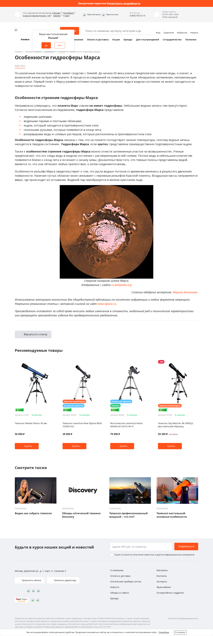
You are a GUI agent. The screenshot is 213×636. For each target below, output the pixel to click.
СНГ (49, 15)
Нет (60, 45)
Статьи (61, 51)
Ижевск (25, 39)
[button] (92, 14)
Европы (56, 15)
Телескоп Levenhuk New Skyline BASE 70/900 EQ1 (82, 425)
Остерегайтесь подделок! (170, 592)
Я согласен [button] (180, 632)
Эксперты (162, 581)
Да (46, 45)
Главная (18, 51)
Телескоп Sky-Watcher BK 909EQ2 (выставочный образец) (175, 425)
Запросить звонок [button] (31, 580)
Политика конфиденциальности (183, 618)
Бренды (128, 39)
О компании (76, 39)
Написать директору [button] (64, 580)
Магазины (162, 570)
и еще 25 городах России (34, 15)
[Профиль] (158, 29)
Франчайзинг (164, 587)
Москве (57, 13)
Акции (116, 39)
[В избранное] (49, 362)
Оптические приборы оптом (125, 581)
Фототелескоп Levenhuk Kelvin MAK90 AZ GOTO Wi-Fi (126, 425)
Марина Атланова (185, 292)
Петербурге (68, 13)
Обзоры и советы (33, 51)
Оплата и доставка (98, 39)
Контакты (162, 575)
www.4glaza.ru (107, 304)
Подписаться (186, 546)
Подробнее (164, 632)
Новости (114, 587)
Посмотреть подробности (123, 3)
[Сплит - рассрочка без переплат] (19, 410)
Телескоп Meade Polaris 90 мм (31, 423)
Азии (67, 15)
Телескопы (49, 51)
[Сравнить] (53, 362)
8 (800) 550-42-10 (137, 15)
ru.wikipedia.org (121, 285)
